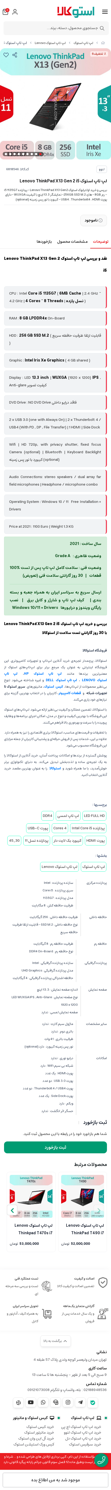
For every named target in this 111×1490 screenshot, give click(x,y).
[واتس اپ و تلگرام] (55, 1402)
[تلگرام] (80, 1402)
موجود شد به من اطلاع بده (55, 1480)
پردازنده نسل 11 (36, 840)
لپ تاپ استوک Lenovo (50, 43)
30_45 (14, 840)
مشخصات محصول (72, 241)
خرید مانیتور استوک (39, 1432)
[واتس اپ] (43, 1402)
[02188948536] (101, 1460)
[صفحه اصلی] (103, 43)
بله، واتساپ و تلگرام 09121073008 (54, 1390)
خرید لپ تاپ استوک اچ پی (81, 1427)
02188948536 (95, 1390)
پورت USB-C (38, 828)
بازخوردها (44, 241)
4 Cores (60, 828)
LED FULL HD (94, 816)
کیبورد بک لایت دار (67, 840)
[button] (12, 1210)
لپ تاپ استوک (83, 43)
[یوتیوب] (30, 1402)
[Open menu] (105, 12)
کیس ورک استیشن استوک (33, 1444)
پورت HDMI (95, 840)
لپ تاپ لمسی (68, 816)
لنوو (102, 169)
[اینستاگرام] (68, 1402)
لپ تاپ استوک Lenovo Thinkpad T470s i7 (34, 1228)
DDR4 (47, 816)
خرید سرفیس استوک (85, 1444)
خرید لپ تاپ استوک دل (83, 1438)
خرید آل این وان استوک (36, 1438)
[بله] (92, 1402)
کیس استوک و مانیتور (30, 1418)
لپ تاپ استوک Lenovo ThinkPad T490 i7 (85, 1228)
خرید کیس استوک (40, 1427)
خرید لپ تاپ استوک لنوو (82, 1432)
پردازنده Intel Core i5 (88, 828)
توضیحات (100, 241)
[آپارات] (18, 1402)
